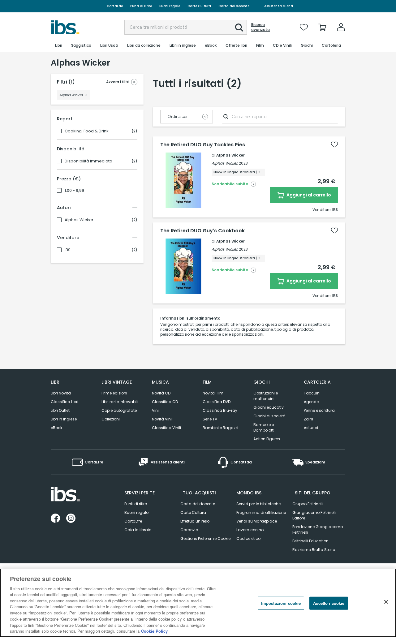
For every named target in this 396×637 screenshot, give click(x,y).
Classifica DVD (216, 401)
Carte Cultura (199, 6)
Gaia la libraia (138, 529)
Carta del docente (233, 6)
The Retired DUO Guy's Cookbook (202, 230)
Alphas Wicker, (225, 163)
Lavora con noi (250, 529)
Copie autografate (119, 410)
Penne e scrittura (319, 410)
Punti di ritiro (141, 6)
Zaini (308, 419)
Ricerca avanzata (260, 27)
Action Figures (266, 438)
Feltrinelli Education (310, 541)
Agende (311, 401)
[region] (198, 603)
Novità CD (161, 393)
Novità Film (213, 393)
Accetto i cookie (328, 603)
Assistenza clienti (278, 6)
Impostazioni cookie (281, 603)
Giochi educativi (269, 407)
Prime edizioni (114, 393)
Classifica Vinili (166, 427)
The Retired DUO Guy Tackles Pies (202, 144)
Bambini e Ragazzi (220, 427)
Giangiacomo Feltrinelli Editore (314, 515)
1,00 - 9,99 (74, 190)
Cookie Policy (154, 631)
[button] (239, 27)
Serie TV (210, 419)
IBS (68, 249)
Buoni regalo (169, 6)
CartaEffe (115, 6)
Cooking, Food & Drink (87, 131)
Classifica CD (165, 401)
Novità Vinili (163, 419)
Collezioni (110, 419)
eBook (56, 427)
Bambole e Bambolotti (263, 427)
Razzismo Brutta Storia (313, 549)
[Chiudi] (386, 602)
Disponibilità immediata (88, 161)
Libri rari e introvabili (119, 401)
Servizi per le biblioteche (258, 503)
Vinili (156, 410)
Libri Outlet (60, 410)
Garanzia (189, 529)
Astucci (311, 427)
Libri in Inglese (64, 419)
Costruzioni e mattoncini (265, 395)
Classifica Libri (64, 401)
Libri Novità (61, 393)
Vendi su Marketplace (256, 521)
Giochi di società (269, 416)
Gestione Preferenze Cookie (205, 538)
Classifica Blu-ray (220, 410)
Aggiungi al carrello (308, 195)
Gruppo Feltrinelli (307, 503)
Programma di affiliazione (261, 512)
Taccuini (312, 393)
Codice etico (248, 538)
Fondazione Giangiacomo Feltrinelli (317, 529)
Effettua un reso (194, 521)
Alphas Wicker (79, 219)
